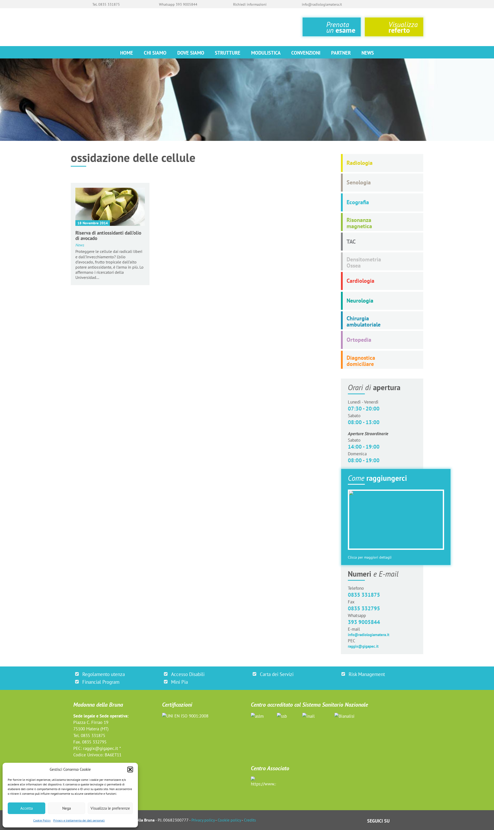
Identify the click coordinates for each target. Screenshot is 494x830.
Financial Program (100, 682)
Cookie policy (229, 820)
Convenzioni (305, 52)
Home (126, 52)
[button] (130, 769)
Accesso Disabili (188, 674)
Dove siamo (190, 52)
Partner (341, 52)
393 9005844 (364, 622)
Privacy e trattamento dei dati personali (79, 820)
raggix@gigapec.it (363, 646)
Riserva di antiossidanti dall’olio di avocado (108, 235)
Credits (250, 820)
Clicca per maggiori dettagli (370, 557)
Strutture (227, 52)
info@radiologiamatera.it (368, 634)
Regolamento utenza (103, 674)
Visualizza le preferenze (110, 808)
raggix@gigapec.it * (102, 748)
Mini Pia (179, 682)
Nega (66, 808)
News (367, 52)
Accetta (26, 808)
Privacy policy (203, 820)
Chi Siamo (155, 52)
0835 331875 (364, 594)
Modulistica (266, 52)
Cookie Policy (42, 820)
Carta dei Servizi (277, 674)
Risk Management (367, 674)
